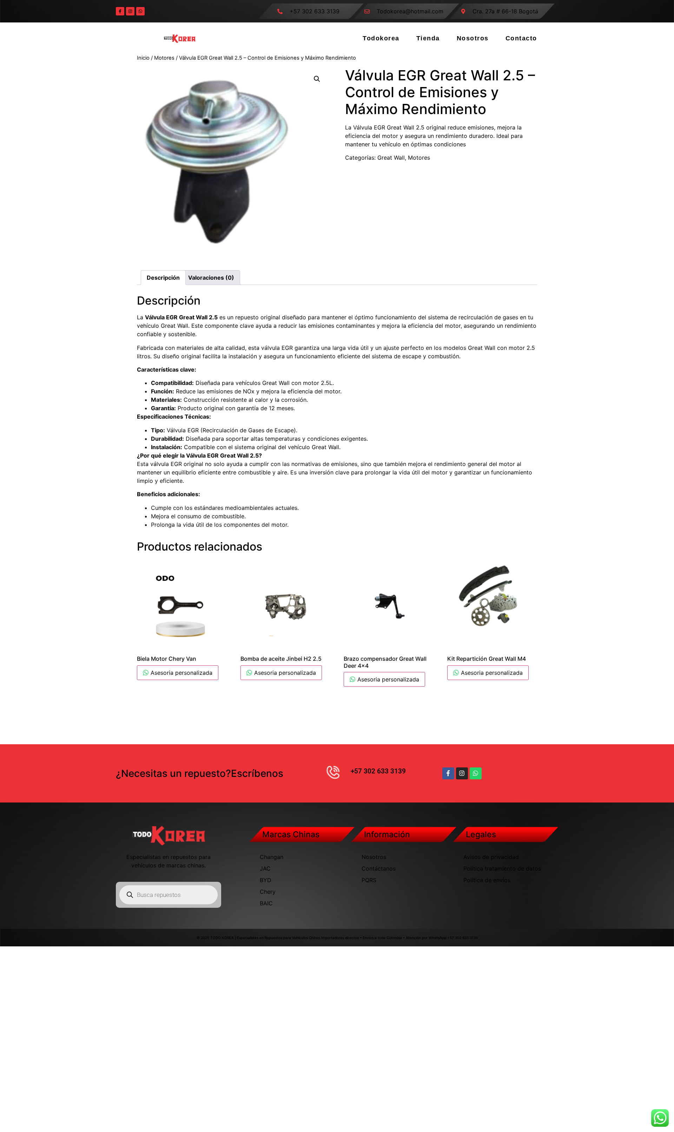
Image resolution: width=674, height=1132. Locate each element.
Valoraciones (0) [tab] (211, 277)
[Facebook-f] (120, 11)
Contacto (521, 38)
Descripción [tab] (163, 277)
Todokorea (381, 38)
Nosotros (473, 38)
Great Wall (391, 157)
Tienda (428, 38)
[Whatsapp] (140, 11)
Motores (164, 58)
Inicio (143, 58)
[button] (317, 79)
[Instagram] (130, 11)
